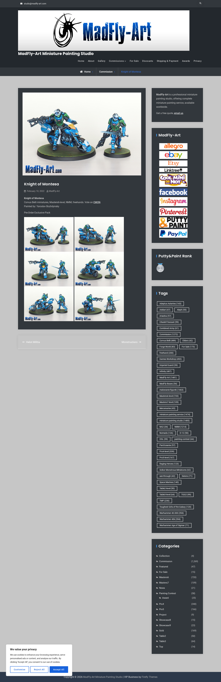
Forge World (167, 347)
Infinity (166, 371)
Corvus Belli (168, 340)
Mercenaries (167, 408)
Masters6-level (169, 396)
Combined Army (169, 328)
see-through (167, 476)
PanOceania (167, 445)
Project (162, 614)
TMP (164, 500)
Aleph (182, 310)
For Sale (134, 61)
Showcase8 (165, 620)
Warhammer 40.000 (172, 513)
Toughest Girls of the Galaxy (175, 507)
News (162, 588)
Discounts (147, 61)
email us (178, 113)
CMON (96, 202)
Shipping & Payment (167, 61)
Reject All (39, 669)
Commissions (116, 61)
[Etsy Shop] (173, 163)
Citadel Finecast (169, 322)
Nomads (166, 433)
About (91, 61)
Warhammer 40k (170, 519)
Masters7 (164, 582)
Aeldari (165, 310)
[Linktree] (173, 170)
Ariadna (165, 316)
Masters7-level (169, 402)
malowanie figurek (171, 390)
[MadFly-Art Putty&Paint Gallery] (173, 222)
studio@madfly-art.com (35, 3)
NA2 (164, 427)
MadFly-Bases (168, 383)
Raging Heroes (169, 464)
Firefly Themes (149, 677)
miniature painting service (175, 414)
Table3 (162, 641)
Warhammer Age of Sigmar (174, 525)
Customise (19, 669)
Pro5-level (167, 457)
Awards (186, 61)
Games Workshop (171, 359)
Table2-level (167, 488)
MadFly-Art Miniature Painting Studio (56, 53)
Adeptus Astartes (170, 303)
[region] (39, 660)
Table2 (162, 636)
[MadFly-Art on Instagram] (173, 201)
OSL (164, 439)
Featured (163, 566)
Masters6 (164, 577)
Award (165, 598)
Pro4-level (167, 451)
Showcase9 (165, 625)
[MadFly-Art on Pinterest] (173, 211)
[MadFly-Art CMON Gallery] (173, 180)
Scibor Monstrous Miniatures (175, 470)
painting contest (184, 439)
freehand (166, 353)
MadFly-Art (54, 191)
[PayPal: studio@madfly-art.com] (173, 233)
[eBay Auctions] (173, 155)
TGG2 (186, 494)
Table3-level (167, 494)
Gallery (101, 61)
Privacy (198, 61)
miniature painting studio (175, 420)
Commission (106, 71)
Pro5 (161, 609)
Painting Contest (167, 593)
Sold (161, 630)
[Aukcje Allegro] (173, 146)
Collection (164, 556)
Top (161, 646)
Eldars (188, 340)
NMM (180, 427)
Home (81, 61)
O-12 (184, 433)
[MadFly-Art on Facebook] (173, 191)
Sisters (187, 476)
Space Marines (169, 482)
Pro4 (161, 604)
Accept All (58, 669)
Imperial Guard (169, 365)
